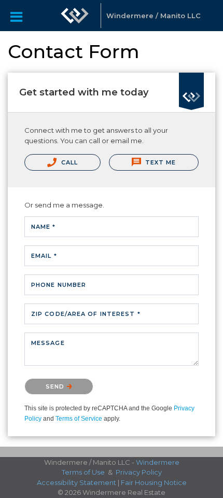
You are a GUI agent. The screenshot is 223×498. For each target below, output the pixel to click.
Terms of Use (83, 472)
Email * (44, 255)
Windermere (157, 462)
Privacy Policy (139, 472)
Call (68, 162)
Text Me (159, 162)
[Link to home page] (74, 15)
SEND (56, 386)
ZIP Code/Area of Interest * (86, 313)
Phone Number (58, 284)
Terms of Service (78, 418)
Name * (43, 226)
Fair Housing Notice (154, 482)
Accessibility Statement (76, 482)
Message (48, 343)
